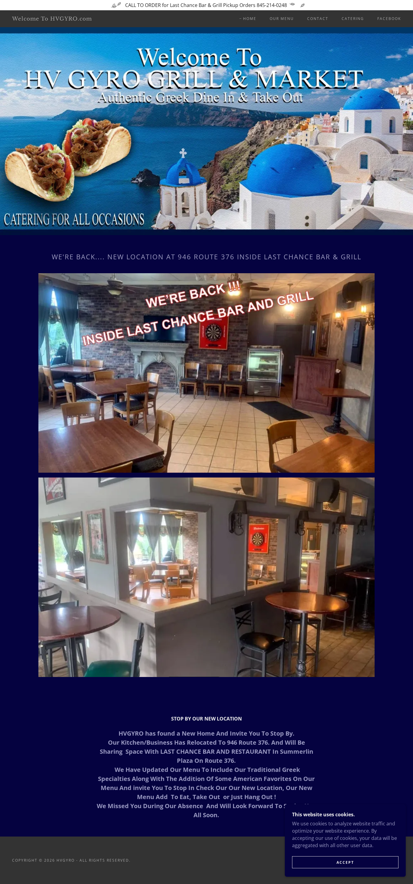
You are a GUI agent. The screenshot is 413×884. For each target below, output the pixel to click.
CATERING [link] (353, 18)
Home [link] (249, 18)
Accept (345, 862)
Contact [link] (317, 18)
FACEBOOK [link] (389, 18)
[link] (65, 18)
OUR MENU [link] (282, 18)
